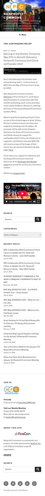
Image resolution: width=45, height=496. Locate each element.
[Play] (7, 201)
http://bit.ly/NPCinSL (27, 403)
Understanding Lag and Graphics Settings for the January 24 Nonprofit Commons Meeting (21, 337)
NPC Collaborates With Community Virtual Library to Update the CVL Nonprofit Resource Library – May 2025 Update (22, 266)
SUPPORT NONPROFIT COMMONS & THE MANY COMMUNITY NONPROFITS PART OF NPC (22, 279)
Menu (23, 35)
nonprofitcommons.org (15, 417)
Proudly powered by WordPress (16, 490)
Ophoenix (8, 97)
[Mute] (34, 201)
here (11, 150)
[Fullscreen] (38, 201)
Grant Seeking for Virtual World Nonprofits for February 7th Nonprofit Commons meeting (22, 323)
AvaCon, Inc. (35, 443)
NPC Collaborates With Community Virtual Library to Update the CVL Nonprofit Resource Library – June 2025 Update (22, 253)
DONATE (7, 455)
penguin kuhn (19, 173)
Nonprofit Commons (14, 15)
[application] (22, 193)
